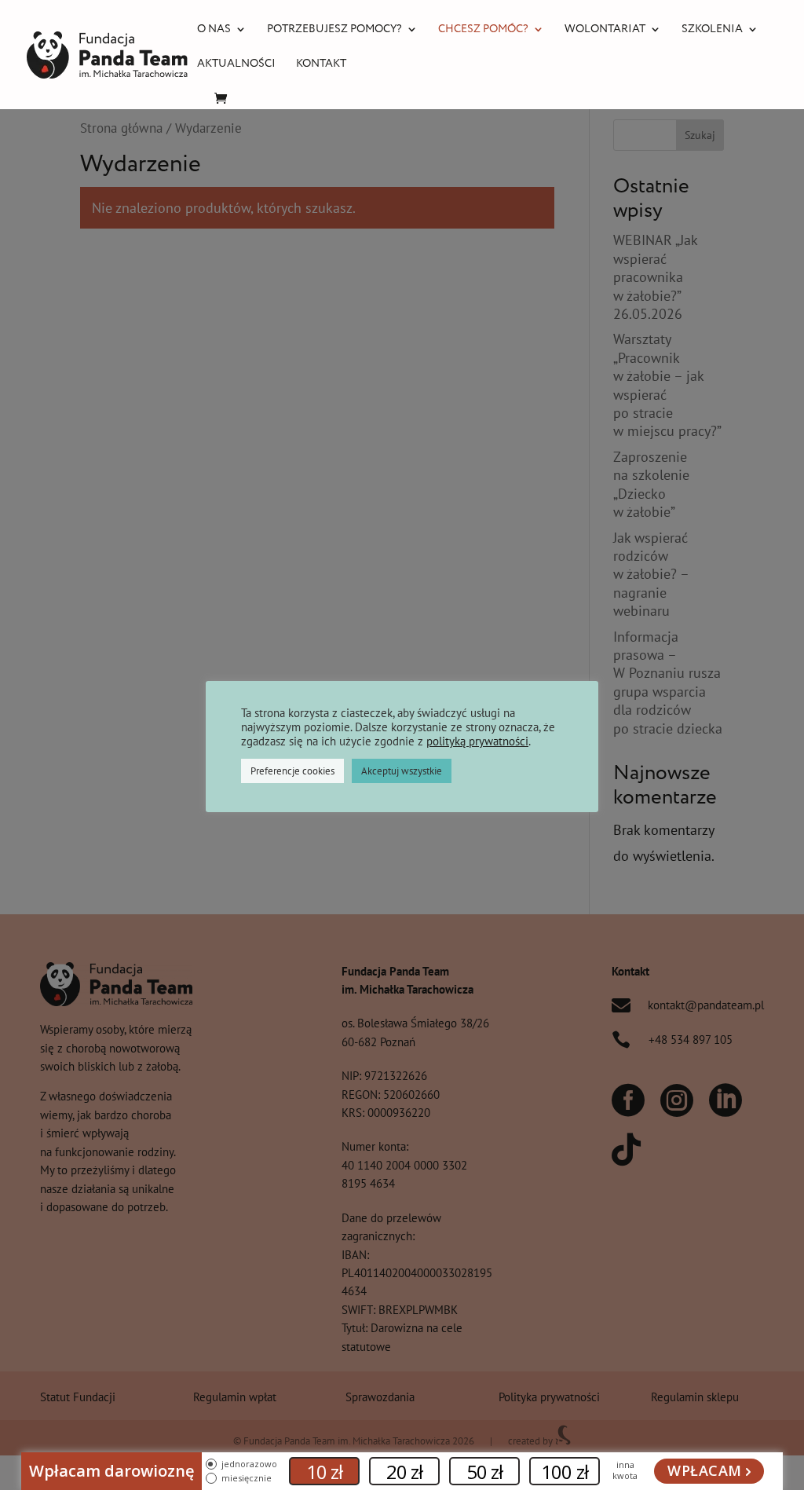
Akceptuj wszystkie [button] (401, 771)
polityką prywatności (477, 741)
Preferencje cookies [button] (292, 771)
